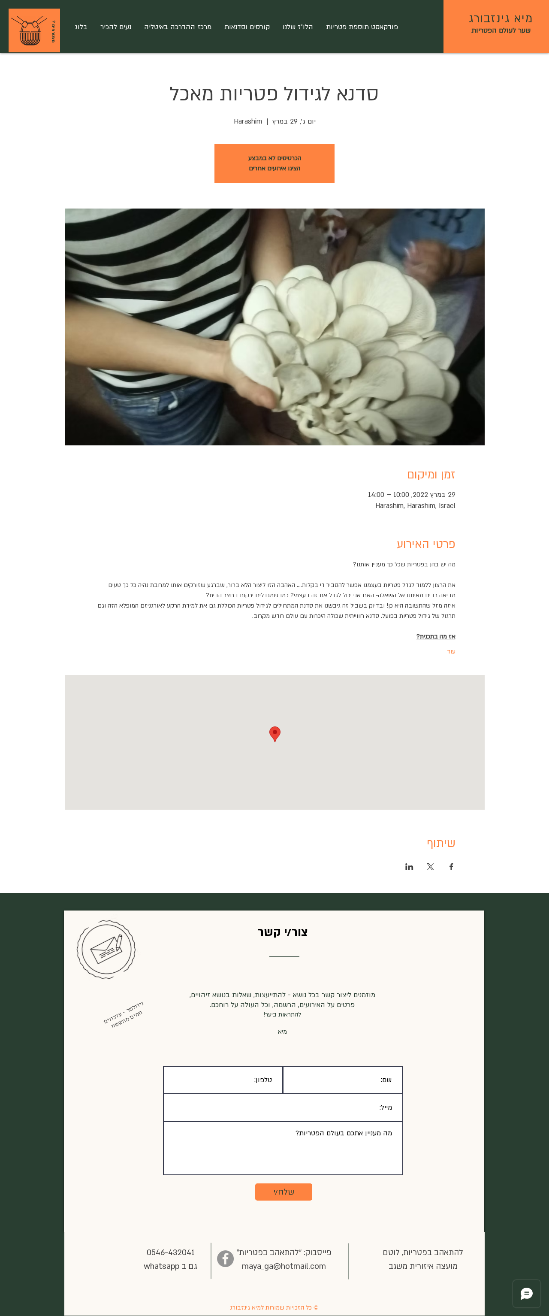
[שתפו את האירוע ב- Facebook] (451, 866)
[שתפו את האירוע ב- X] (430, 866)
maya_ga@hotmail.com (284, 1266)
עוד (451, 651)
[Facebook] (225, 1258)
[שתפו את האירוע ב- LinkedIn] (409, 866)
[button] (29, 31)
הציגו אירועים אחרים (274, 168)
